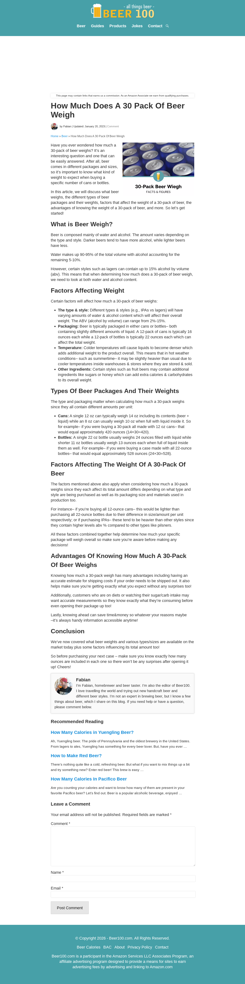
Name (57, 872)
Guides (97, 26)
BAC (107, 947)
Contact (155, 26)
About (119, 947)
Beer (81, 26)
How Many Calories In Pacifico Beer (89, 778)
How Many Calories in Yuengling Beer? (92, 732)
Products (117, 26)
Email (57, 888)
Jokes (137, 26)
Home (54, 136)
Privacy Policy (140, 947)
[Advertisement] (122, 63)
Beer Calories (88, 947)
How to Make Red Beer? (76, 755)
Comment (113, 126)
